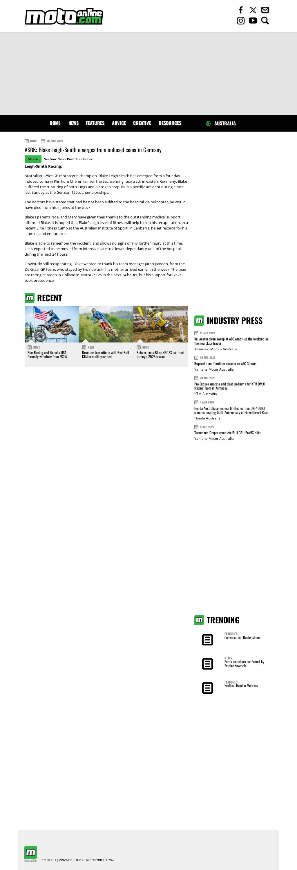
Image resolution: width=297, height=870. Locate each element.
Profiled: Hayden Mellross (241, 685)
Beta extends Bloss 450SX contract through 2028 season (160, 354)
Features (95, 122)
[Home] (64, 16)
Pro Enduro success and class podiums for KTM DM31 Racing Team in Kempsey (229, 386)
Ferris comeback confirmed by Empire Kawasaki (244, 663)
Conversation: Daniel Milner (242, 637)
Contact (49, 860)
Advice (119, 122)
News (73, 122)
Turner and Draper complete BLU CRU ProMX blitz (227, 432)
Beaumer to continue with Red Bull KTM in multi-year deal (105, 354)
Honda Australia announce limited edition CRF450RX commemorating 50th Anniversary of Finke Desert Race (231, 410)
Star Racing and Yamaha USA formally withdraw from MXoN (47, 354)
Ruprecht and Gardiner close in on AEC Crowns (225, 363)
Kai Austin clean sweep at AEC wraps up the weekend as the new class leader (231, 341)
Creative (142, 122)
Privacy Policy (71, 860)
